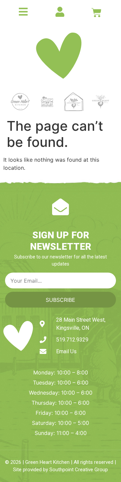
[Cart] (96, 12)
